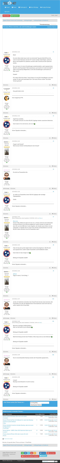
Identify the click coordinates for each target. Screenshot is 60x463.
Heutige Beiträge (46, 7)
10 (36, 430)
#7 (53, 216)
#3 (53, 115)
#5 (53, 169)
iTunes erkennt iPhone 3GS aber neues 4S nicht (15, 434)
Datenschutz (6, 455)
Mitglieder (43, 455)
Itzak (40, 322)
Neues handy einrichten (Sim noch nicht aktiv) (15, 416)
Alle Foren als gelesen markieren (30, 456)
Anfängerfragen (28, 20)
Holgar (4, 423)
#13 (53, 377)
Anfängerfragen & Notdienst (41, 20)
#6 (53, 191)
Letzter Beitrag (48, 416)
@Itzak (15, 274)
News (14, 7)
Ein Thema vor (19, 402)
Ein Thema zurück (9, 402)
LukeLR (55, 420)
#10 (53, 298)
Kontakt (43, 453)
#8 (53, 244)
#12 (53, 354)
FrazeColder (6, 428)
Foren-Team (52, 453)
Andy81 (55, 416)
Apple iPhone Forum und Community (12, 20)
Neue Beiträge (34, 7)
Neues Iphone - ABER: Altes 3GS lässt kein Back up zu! (17, 430)
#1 (53, 51)
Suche (8, 11)
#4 (53, 141)
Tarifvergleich (23, 7)
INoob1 (4, 435)
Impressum (12, 454)
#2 (53, 88)
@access (15, 221)
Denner (55, 425)
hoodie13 (5, 432)
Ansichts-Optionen (52, 26)
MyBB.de (15, 460)
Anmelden (6, 15)
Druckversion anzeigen (8, 438)
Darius (40, 218)
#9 (53, 270)
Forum (8, 7)
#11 (53, 321)
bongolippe (5, 417)
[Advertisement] (30, 40)
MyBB (24, 460)
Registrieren (16, 15)
